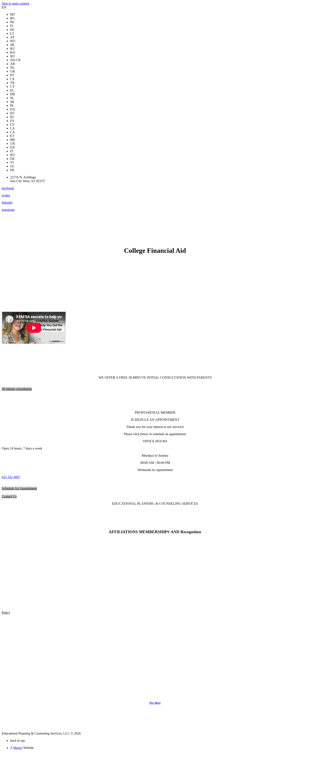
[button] (17, 389)
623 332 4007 (11, 477)
